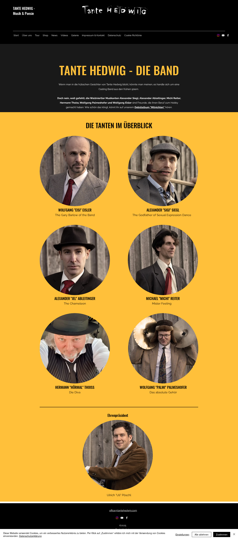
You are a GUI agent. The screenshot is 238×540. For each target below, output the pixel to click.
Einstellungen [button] (182, 534)
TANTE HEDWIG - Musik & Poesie (24, 11)
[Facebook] (228, 35)
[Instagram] (218, 35)
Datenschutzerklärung (30, 536)
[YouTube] (223, 35)
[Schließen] (234, 534)
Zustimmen (221, 534)
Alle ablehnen (202, 534)
